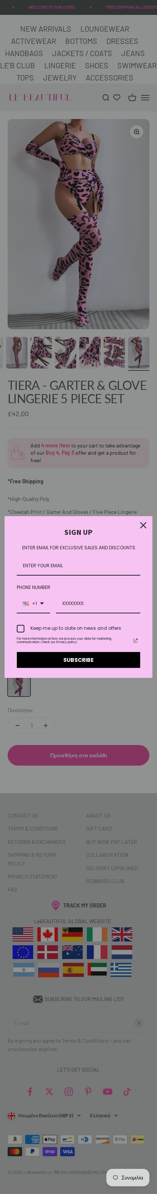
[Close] (143, 525)
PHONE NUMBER (33, 587)
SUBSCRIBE (78, 660)
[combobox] (33, 604)
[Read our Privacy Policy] (135, 640)
